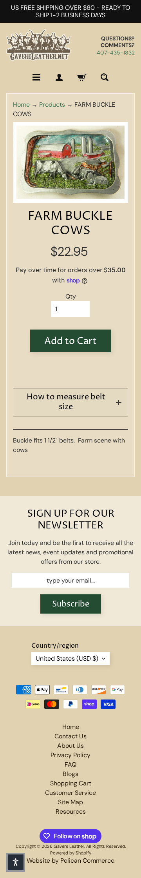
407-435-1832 (116, 52)
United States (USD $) (67, 658)
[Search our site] (104, 77)
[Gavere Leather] (38, 45)
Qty (70, 296)
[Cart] (82, 77)
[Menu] (36, 77)
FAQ (70, 764)
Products (52, 104)
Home (21, 104)
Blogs (70, 774)
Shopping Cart (70, 783)
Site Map (70, 802)
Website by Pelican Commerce (70, 860)
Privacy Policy (70, 755)
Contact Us (70, 736)
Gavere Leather (69, 846)
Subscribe (70, 604)
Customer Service (70, 793)
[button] (15, 862)
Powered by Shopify (70, 853)
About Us (70, 745)
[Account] (59, 77)
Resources (71, 811)
